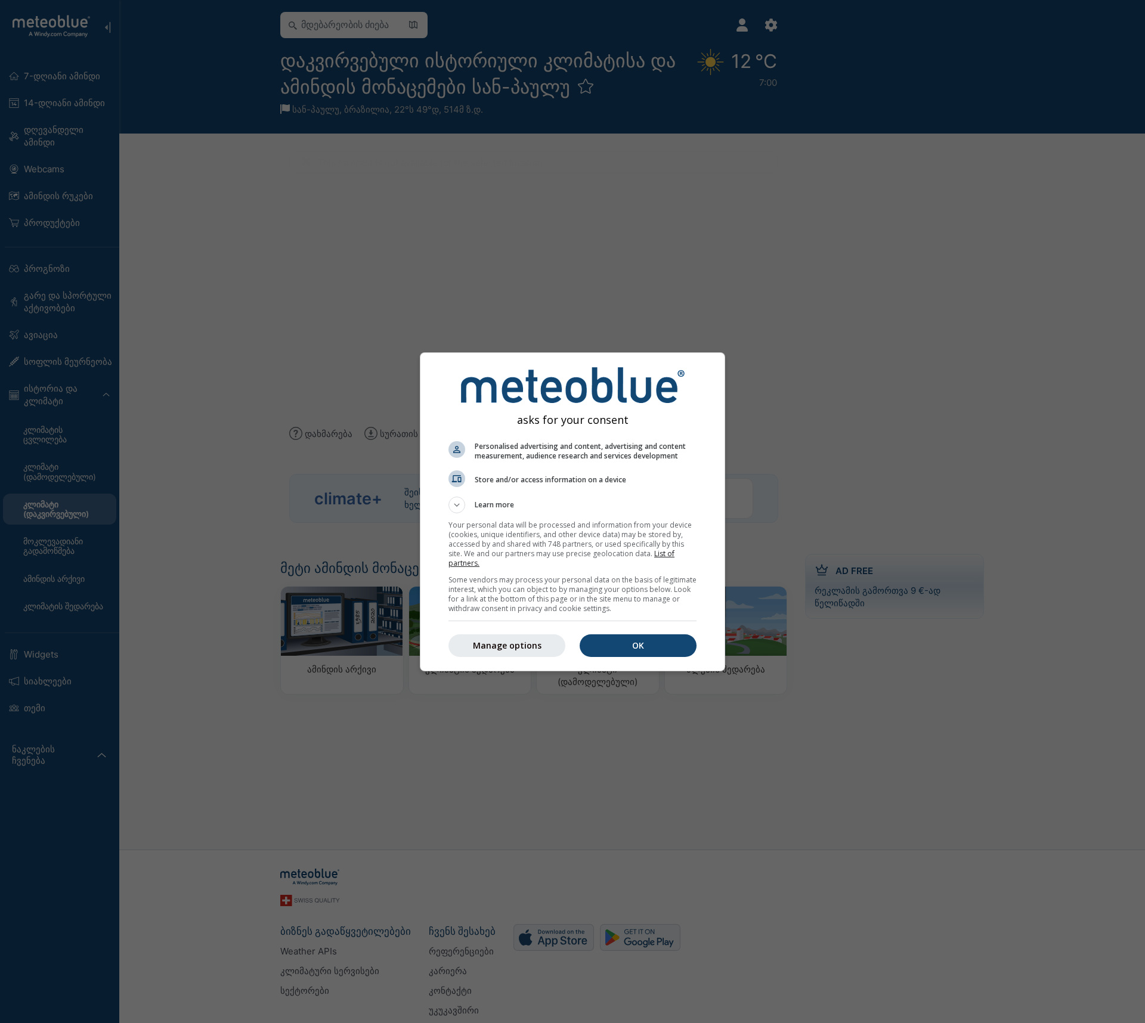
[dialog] (572, 511)
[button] (572, 505)
